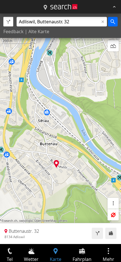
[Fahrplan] (110, 233)
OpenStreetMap (45, 221)
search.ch (10, 221)
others (62, 221)
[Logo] (63, 7)
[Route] (97, 233)
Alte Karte (38, 31)
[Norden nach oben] (113, 59)
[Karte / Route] (45, 7)
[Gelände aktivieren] (113, 45)
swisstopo (26, 221)
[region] (60, 128)
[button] (56, 164)
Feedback (13, 31)
